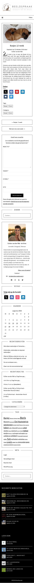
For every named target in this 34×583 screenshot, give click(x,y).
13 (17, 323)
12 (13, 323)
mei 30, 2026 (10, 543)
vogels (9, 442)
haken (6, 428)
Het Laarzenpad (13, 562)
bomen (15, 418)
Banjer (5, 106)
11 (9, 323)
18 (9, 326)
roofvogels (21, 433)
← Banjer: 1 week (17, 122)
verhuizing (21, 439)
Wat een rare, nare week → (17, 129)
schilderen (7, 436)
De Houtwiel (20, 421)
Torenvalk (20, 436)
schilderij (14, 436)
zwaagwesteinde (8, 444)
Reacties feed (8, 463)
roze (26, 433)
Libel (25, 428)
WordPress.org (8, 467)
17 (5, 326)
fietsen (21, 425)
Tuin (9, 439)
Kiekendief (14, 428)
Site (4, 187)
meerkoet (14, 431)
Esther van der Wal (17, 51)
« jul (5, 336)
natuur (25, 431)
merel (18, 430)
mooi (21, 431)
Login (5, 455)
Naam (5, 171)
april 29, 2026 (10, 550)
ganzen (27, 425)
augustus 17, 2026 (11, 502)
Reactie (6, 146)
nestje (6, 433)
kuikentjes (20, 428)
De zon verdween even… (11, 362)
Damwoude (11, 422)
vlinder (26, 439)
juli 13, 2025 (9, 564)
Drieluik (15, 425)
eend (18, 425)
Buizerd (6, 422)
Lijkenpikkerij (17, 384)
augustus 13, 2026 (11, 516)
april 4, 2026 (9, 557)
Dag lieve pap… (20, 376)
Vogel (5, 442)
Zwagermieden (17, 444)
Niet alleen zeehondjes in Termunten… (14, 346)
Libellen (6, 431)
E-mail (6, 179)
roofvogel (15, 433)
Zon (16, 442)
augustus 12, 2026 (11, 523)
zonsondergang (23, 442)
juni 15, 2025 (10, 570)
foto (24, 425)
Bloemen (12, 418)
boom (19, 418)
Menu (30, 17)
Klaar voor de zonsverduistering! (13, 366)
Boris (10, 106)
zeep (13, 442)
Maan (9, 430)
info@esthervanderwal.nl (16, 276)
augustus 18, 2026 (11, 496)
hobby (10, 428)
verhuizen (14, 439)
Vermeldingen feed (9, 459)
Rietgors (10, 433)
